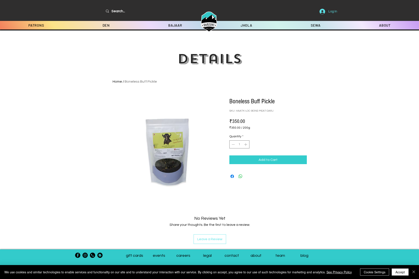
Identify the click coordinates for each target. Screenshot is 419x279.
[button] (280, 256)
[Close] (413, 272)
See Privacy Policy (339, 272)
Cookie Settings (374, 272)
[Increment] (246, 144)
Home (117, 81)
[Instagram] (85, 255)
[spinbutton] (239, 144)
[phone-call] (92, 255)
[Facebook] (77, 255)
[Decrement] (232, 144)
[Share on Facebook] (232, 176)
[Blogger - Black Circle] (100, 255)
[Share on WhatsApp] (240, 176)
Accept (400, 272)
